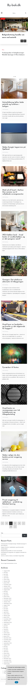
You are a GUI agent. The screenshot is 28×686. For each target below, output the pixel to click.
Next (25, 56)
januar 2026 (6, 598)
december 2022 (7, 653)
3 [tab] (15, 92)
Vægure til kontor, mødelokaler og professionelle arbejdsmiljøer (13, 50)
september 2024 (8, 619)
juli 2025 (6, 607)
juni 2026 (6, 590)
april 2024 (6, 627)
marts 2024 (6, 629)
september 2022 (8, 658)
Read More (8, 56)
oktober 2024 (7, 617)
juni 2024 (6, 624)
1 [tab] (12, 92)
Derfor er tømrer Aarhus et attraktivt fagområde (12, 571)
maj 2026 (6, 591)
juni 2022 (6, 664)
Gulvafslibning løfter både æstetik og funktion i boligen (13, 120)
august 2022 (7, 660)
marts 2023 (6, 648)
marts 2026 (6, 595)
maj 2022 (6, 665)
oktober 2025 (7, 602)
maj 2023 (6, 645)
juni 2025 (6, 609)
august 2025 (7, 605)
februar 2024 (7, 631)
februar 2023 (7, 650)
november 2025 (7, 600)
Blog (4, 20)
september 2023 (8, 638)
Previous (22, 56)
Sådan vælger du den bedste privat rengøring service (12, 473)
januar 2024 (6, 633)
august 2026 (7, 586)
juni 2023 (6, 643)
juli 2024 (6, 622)
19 (10, 542)
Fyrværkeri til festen (10, 383)
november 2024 (7, 615)
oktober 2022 (7, 657)
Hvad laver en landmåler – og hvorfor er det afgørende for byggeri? (13, 342)
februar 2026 (7, 597)
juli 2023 (6, 641)
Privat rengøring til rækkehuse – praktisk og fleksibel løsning (12, 518)
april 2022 (6, 667)
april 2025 (6, 610)
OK (16, 682)
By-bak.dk (14, 5)
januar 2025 (6, 612)
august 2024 (7, 621)
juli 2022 (6, 662)
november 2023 (7, 634)
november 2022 (7, 655)
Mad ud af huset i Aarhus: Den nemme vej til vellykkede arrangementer (13, 208)
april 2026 (6, 593)
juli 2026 (6, 588)
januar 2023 (6, 652)
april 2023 (6, 646)
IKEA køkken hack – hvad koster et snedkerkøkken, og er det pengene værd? (13, 253)
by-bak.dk (23, 20)
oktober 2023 (7, 636)
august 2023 (7, 640)
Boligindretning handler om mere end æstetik (11, 566)
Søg (2, 548)
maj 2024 (6, 626)
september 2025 (8, 603)
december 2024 (7, 614)
